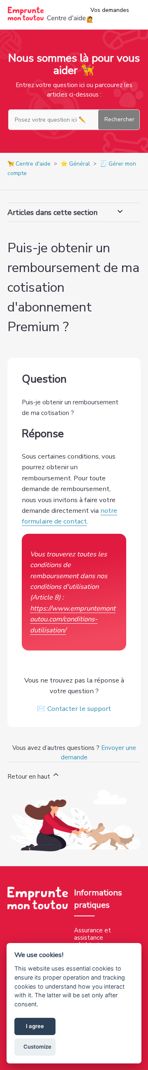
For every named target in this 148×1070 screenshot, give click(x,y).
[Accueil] (46, 19)
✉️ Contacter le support (74, 708)
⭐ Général (75, 164)
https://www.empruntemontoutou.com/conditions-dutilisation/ (73, 619)
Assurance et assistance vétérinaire (92, 937)
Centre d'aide (33, 164)
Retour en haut (29, 777)
